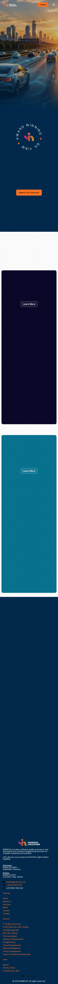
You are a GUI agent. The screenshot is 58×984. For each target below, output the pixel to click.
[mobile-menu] (53, 4)
